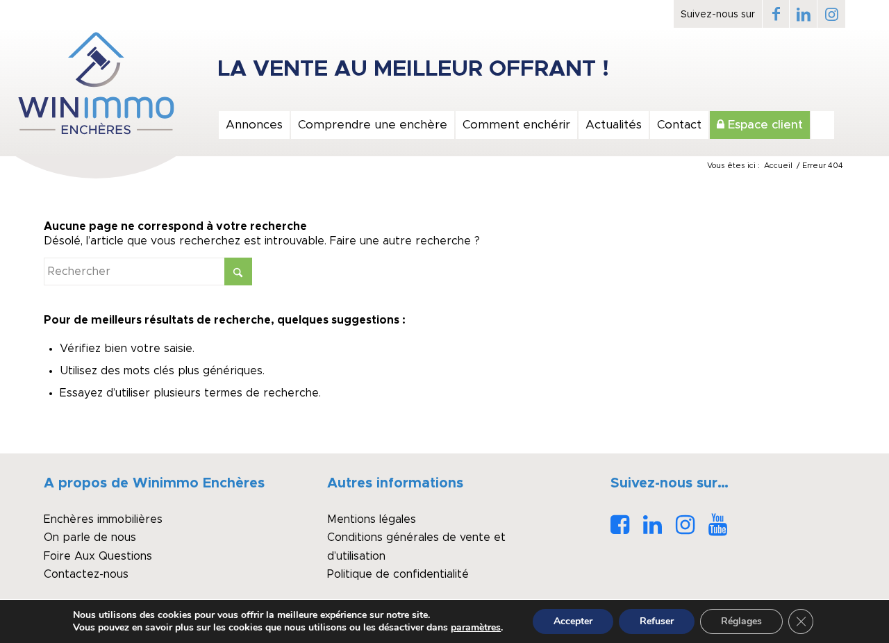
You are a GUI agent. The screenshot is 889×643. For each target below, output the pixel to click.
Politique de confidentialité (398, 574)
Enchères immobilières (103, 519)
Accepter (573, 621)
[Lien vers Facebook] (776, 14)
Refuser (657, 621)
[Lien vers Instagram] (831, 14)
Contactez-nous (86, 574)
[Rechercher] (822, 125)
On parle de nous (90, 537)
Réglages (741, 621)
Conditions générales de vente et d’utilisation (416, 546)
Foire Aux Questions (98, 556)
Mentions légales (371, 519)
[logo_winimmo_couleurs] (96, 83)
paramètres (476, 627)
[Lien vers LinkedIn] (803, 14)
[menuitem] (253, 125)
